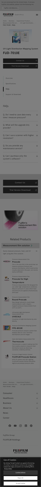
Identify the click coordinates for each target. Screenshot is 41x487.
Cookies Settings (20, 472)
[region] (20, 472)
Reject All (20, 478)
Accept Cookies (20, 483)
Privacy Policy (8, 468)
